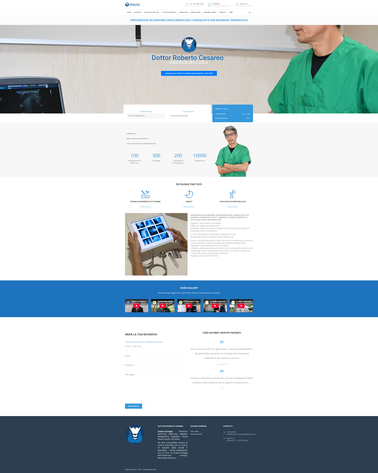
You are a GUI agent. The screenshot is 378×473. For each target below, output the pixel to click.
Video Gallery (194, 431)
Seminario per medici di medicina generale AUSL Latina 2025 (189, 73)
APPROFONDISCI (145, 207)
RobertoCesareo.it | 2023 (133, 469)
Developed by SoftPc (150, 469)
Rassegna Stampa (196, 434)
